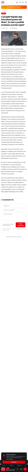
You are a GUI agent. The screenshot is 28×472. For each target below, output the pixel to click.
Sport (3, 13)
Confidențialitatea (19, 228)
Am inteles (14, 462)
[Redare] (25, 469)
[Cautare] (23, 2)
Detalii (11, 459)
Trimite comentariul (20, 224)
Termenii (4, 229)
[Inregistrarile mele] (21, 469)
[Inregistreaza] (17, 469)
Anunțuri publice (15, 7)
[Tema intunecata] (20, 2)
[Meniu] (26, 2)
